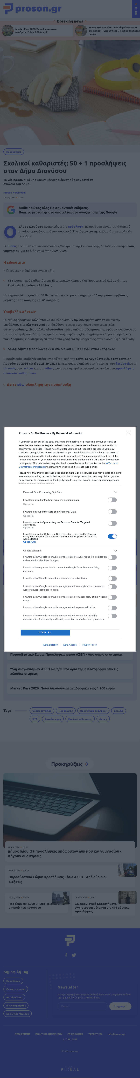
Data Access (70, 644)
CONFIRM (45, 632)
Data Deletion (50, 644)
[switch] (112, 499)
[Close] (129, 433)
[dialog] (70, 539)
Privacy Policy (89, 644)
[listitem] (70, 492)
